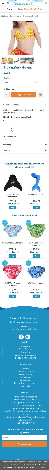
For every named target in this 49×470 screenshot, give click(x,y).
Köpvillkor (25, 352)
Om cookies (25, 380)
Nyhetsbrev (25, 377)
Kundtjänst (26, 346)
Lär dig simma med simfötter (25, 402)
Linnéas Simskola (26, 371)
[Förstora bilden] (24, 38)
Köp (12, 208)
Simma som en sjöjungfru (26, 399)
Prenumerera (24, 444)
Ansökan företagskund (25, 355)
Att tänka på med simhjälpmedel (26, 405)
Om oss (25, 369)
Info (37, 467)
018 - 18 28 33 (32, 322)
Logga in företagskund (25, 358)
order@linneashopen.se (28, 318)
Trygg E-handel (26, 349)
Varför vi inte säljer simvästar (26, 408)
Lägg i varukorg (23, 95)
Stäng (43, 467)
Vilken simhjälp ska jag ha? (26, 397)
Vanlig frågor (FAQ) (26, 423)
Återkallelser (26, 386)
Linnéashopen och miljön (25, 383)
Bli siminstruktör (25, 374)
